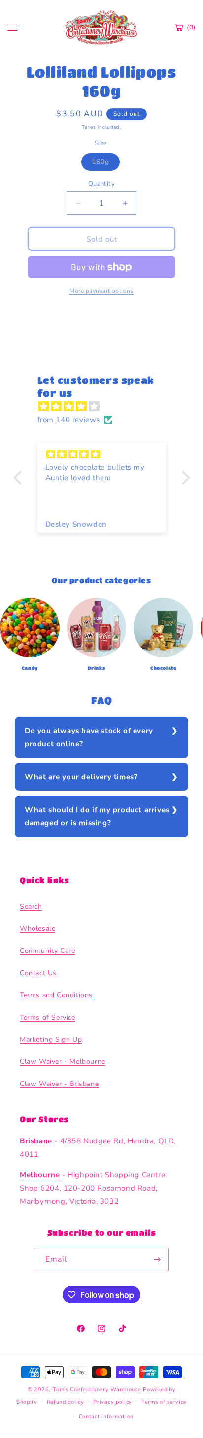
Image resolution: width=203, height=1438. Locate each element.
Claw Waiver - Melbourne (62, 1061)
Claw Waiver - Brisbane (59, 1083)
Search (31, 906)
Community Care (47, 950)
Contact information (106, 1416)
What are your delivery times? (81, 777)
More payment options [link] (101, 291)
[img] (106, 406)
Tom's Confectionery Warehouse (97, 1389)
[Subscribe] (157, 1259)
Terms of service (164, 1402)
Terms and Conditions (56, 995)
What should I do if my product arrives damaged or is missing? (97, 816)
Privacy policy (112, 1402)
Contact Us (38, 972)
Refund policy (65, 1402)
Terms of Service (47, 1017)
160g (106, 164)
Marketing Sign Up (51, 1039)
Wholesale (37, 928)
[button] (20, 478)
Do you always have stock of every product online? (89, 737)
